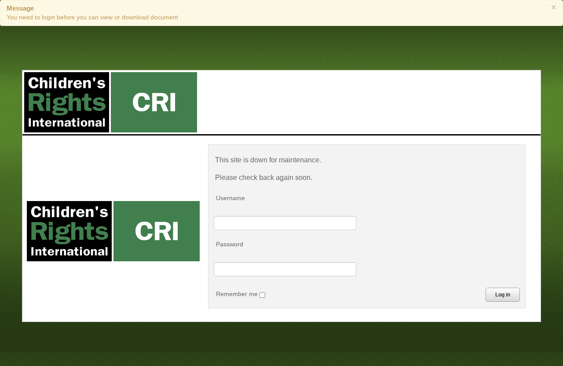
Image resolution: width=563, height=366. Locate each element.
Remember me (238, 293)
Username (230, 197)
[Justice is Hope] (110, 102)
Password (229, 244)
